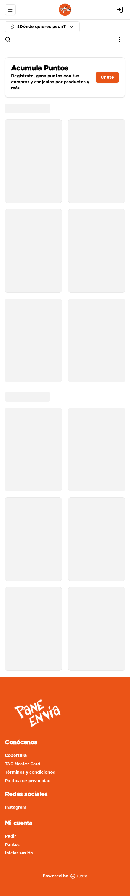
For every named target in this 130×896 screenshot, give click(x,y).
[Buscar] (8, 39)
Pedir (10, 836)
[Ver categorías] (119, 39)
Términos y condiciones (30, 772)
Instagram (15, 807)
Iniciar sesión (19, 853)
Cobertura (16, 756)
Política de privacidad (27, 781)
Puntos (12, 845)
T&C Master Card (22, 764)
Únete (107, 77)
